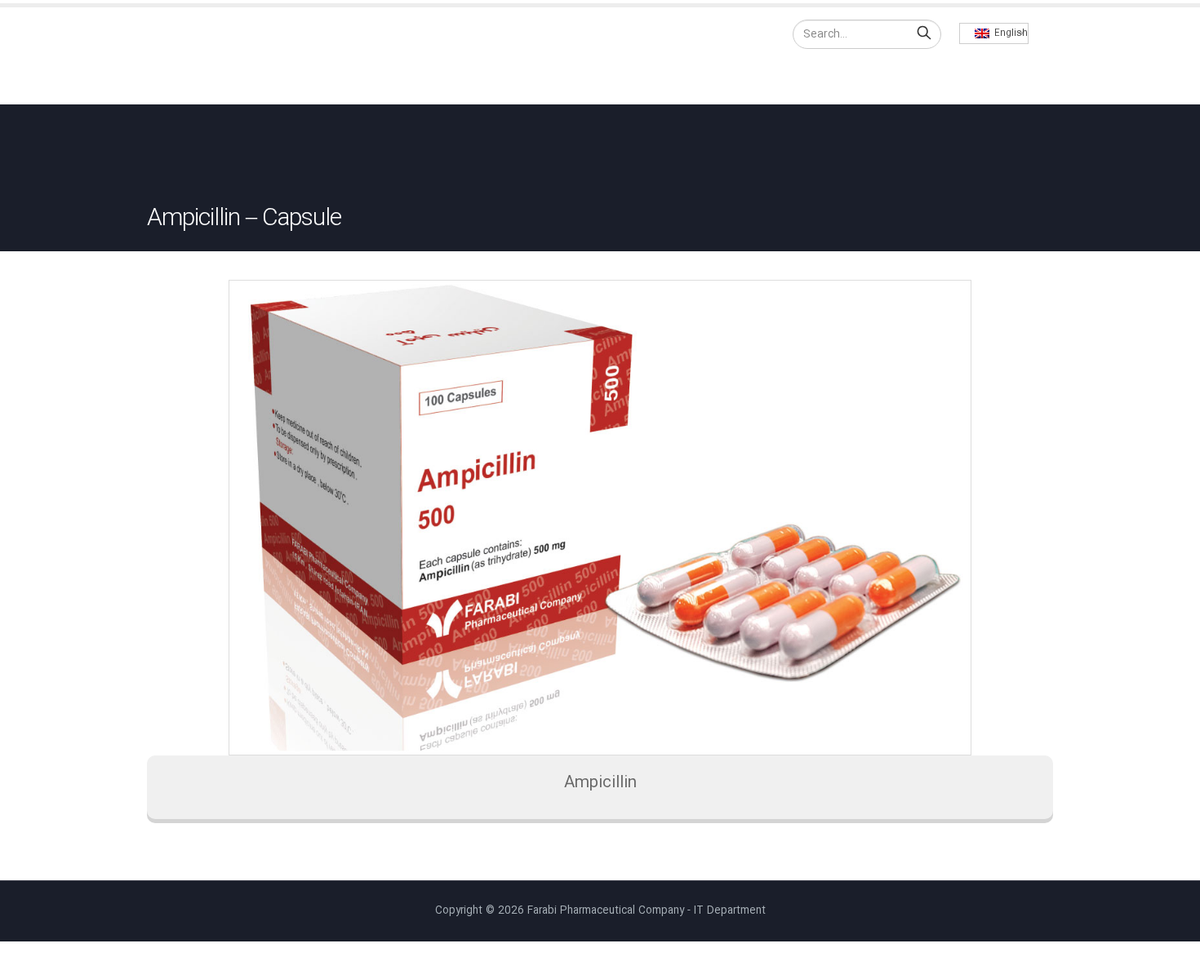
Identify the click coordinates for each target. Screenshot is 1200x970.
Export (886, 76)
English (1008, 33)
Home (652, 76)
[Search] (924, 34)
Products (804, 76)
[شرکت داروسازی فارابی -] (220, 56)
